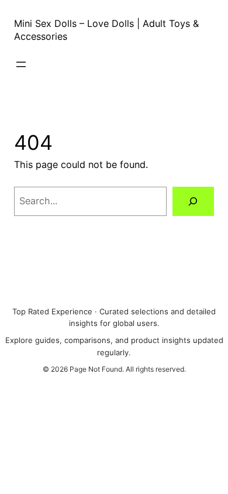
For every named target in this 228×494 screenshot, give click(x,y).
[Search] (193, 201)
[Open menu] (21, 64)
